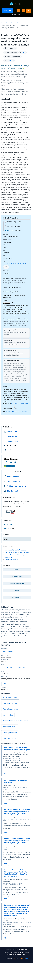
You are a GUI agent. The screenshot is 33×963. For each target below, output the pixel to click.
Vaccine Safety (8, 715)
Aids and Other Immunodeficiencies (15, 721)
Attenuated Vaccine (9, 727)
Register (7, 10)
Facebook (9, 958)
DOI (24, 52)
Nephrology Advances (12, 559)
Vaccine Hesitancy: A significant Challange (15, 781)
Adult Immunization (10, 703)
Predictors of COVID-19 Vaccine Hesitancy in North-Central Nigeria (17, 749)
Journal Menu (16, 14)
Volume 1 (6, 539)
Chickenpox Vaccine (10, 733)
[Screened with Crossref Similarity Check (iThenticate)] (10, 511)
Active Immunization (10, 697)
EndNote (21, 404)
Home (3, 23)
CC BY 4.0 (10, 61)
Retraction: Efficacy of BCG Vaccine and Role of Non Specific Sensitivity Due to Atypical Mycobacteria (17, 812)
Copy (6, 266)
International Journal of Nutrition (15, 550)
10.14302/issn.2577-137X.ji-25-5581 (15, 264)
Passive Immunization (10, 709)
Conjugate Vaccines (9, 738)
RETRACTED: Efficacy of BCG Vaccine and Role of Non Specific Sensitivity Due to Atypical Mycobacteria (17, 840)
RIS (12, 404)
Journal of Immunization (13, 23)
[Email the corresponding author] (21, 66)
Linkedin (25, 958)
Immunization (8, 651)
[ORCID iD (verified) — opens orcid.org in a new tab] (23, 68)
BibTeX (16, 404)
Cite (4, 684)
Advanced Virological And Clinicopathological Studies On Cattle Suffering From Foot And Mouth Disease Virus (15, 873)
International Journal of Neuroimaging (17, 552)
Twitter (17, 958)
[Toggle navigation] (28, 11)
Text (26, 404)
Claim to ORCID (10, 466)
